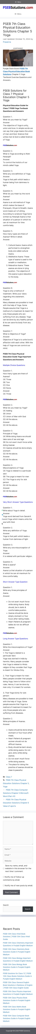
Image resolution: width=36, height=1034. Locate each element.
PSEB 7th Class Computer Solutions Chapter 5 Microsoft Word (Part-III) (15, 793)
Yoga (5, 786)
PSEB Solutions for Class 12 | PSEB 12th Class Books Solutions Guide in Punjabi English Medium (17, 976)
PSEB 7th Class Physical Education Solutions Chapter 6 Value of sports (16, 802)
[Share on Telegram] (2, 515)
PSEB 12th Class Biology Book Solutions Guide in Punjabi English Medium (16, 967)
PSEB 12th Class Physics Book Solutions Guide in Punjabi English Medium (16, 1000)
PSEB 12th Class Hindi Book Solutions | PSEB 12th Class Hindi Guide (16, 936)
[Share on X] (2, 523)
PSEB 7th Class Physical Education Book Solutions (16, 71)
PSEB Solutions (24, 1031)
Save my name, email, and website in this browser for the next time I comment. (18, 868)
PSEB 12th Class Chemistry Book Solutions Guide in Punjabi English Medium (16, 952)
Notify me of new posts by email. (19, 885)
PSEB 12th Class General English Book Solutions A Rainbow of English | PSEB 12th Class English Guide (17, 985)
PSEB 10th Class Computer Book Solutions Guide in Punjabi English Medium (16, 1018)
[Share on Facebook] (2, 519)
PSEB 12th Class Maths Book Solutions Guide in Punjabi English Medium (16, 1009)
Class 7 (9, 777)
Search (6, 905)
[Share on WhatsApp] (2, 510)
